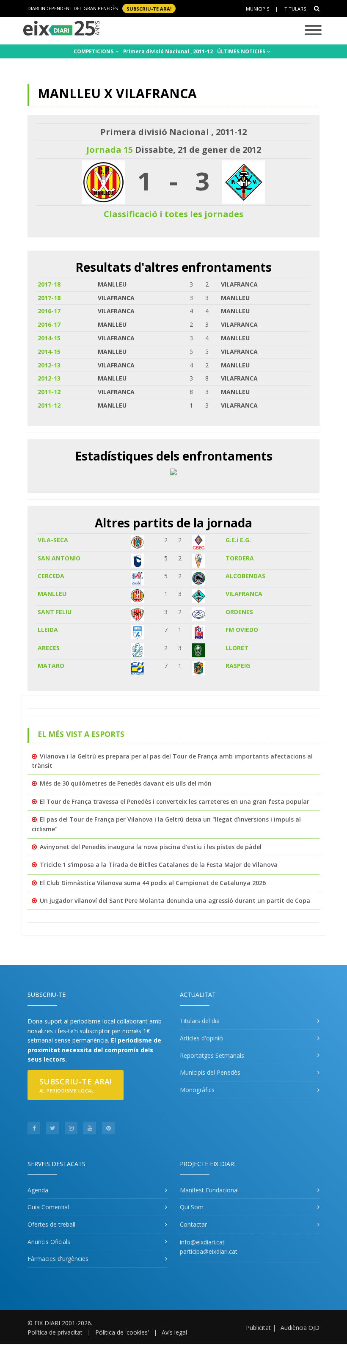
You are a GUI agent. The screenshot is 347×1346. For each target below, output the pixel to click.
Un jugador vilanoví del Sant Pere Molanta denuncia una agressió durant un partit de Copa (175, 900)
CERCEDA (51, 576)
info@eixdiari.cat (202, 1242)
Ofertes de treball (51, 1224)
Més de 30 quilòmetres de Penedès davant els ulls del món (126, 783)
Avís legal (174, 1332)
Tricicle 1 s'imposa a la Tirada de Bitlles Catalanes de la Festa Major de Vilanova (159, 865)
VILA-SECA (53, 540)
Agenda (38, 1190)
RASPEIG (238, 666)
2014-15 (49, 338)
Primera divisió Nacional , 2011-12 (168, 51)
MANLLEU (52, 594)
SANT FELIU (55, 612)
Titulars (295, 9)
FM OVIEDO (242, 630)
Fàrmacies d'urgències (58, 1259)
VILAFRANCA (244, 594)
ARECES (49, 648)
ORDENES (239, 612)
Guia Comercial (48, 1207)
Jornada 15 (109, 149)
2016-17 (49, 311)
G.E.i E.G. (238, 540)
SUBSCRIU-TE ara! (149, 8)
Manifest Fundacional (209, 1190)
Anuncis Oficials (49, 1242)
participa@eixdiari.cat (208, 1251)
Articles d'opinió (201, 1038)
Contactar (193, 1224)
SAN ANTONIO (59, 558)
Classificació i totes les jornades (173, 214)
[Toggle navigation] (313, 31)
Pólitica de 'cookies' (122, 1332)
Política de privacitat (55, 1332)
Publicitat (258, 1328)
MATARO (51, 666)
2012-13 (49, 365)
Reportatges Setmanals (212, 1055)
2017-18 (49, 284)
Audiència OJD (300, 1328)
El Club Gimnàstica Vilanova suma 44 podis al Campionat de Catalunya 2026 (153, 883)
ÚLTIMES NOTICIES (242, 51)
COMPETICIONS (94, 51)
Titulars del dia (200, 1021)
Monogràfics (197, 1090)
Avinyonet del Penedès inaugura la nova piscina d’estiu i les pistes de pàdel (151, 847)
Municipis (257, 9)
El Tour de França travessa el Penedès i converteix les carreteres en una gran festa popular (174, 801)
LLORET (237, 648)
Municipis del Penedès (210, 1072)
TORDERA (240, 558)
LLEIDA (48, 630)
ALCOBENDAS (245, 576)
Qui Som (192, 1207)
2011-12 (49, 392)
